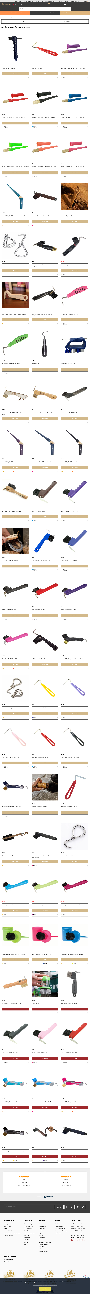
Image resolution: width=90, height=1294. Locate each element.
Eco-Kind (41, 1230)
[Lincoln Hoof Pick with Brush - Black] (15, 1034)
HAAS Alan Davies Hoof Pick (8, 68)
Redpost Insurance (43, 1251)
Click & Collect (7, 1226)
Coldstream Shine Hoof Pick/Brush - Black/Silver (72, 412)
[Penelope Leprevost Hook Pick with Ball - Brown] (45, 1132)
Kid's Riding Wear (28, 1228)
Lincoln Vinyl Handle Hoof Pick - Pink (10, 757)
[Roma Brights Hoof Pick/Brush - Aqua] (15, 886)
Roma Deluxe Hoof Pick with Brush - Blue (41, 560)
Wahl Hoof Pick (35, 363)
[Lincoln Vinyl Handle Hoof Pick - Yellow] (45, 689)
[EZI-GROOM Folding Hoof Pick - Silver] (15, 689)
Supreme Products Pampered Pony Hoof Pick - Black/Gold (42, 315)
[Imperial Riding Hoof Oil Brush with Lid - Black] (74, 443)
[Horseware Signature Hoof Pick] (74, 197)
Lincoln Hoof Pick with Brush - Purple (69, 511)
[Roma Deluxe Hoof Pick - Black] (15, 591)
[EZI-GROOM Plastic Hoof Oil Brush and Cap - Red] (15, 99)
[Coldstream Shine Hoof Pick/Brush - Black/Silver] (74, 394)
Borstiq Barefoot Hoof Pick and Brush (10, 855)
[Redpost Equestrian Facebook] (66, 1207)
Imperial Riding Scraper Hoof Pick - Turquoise (12, 1101)
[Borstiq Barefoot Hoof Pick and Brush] (15, 837)
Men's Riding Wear (28, 1226)
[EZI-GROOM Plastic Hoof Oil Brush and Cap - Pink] (74, 148)
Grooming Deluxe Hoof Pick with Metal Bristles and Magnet (13, 413)
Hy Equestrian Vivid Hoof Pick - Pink (69, 314)
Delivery (6, 1224)
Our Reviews (42, 1228)
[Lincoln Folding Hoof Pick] (74, 837)
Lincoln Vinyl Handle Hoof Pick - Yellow (41, 708)
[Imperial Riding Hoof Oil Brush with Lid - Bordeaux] (15, 443)
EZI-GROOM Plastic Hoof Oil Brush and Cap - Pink (72, 166)
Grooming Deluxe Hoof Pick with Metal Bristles (42, 412)
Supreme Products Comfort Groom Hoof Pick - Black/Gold (42, 266)
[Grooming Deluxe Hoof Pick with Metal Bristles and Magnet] (15, 394)
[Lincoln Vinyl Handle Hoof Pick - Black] (74, 739)
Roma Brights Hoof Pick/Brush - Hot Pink (70, 905)
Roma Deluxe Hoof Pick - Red (38, 609)
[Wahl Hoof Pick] (45, 345)
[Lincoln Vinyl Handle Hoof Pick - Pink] (15, 739)
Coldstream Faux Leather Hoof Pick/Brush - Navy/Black (73, 1151)
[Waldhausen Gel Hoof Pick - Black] (74, 985)
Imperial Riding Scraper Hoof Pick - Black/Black (72, 658)
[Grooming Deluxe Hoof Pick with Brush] (15, 542)
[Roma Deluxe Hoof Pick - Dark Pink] (15, 640)
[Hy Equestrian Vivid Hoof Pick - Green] (15, 345)
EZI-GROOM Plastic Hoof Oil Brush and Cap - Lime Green (15, 166)
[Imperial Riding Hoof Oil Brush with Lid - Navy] (45, 443)
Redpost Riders (42, 1226)
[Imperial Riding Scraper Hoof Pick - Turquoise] (15, 1083)
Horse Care (26, 1235)
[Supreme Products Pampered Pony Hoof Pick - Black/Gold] (45, 295)
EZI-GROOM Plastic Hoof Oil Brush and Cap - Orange (44, 166)
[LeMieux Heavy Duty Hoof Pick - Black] (74, 246)
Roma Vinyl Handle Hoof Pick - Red (69, 806)
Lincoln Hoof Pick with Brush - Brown (40, 511)
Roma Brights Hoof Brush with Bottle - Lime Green (13, 954)
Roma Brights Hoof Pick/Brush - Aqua (10, 905)
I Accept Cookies (45, 1289)
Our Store (57, 1224)
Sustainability (42, 1237)
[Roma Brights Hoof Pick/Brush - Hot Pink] (74, 886)
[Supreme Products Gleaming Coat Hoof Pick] (15, 985)
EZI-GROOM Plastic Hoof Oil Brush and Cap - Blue (72, 117)
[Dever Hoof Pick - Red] (45, 49)
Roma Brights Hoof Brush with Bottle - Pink (41, 954)
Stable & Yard (27, 1240)
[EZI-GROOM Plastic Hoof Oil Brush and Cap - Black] (45, 99)
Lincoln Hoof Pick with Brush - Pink (39, 1052)
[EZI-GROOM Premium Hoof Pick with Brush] (15, 492)
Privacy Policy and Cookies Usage (12, 1233)
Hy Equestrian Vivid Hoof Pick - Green (11, 363)
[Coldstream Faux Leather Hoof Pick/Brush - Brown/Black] (45, 197)
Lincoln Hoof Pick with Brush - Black (10, 1052)
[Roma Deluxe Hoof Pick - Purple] (74, 591)
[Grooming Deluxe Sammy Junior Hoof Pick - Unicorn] (15, 295)
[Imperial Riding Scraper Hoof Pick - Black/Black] (74, 640)
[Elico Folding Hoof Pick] (15, 246)
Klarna (40, 1240)
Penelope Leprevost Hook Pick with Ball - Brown (42, 1151)
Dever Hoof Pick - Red (37, 68)
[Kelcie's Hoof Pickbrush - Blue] (74, 345)
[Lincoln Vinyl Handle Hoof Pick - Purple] (74, 689)
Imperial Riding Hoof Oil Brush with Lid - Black (71, 462)
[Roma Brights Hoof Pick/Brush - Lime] (45, 886)
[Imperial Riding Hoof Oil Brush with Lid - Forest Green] (15, 197)
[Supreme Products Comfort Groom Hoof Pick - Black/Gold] (45, 246)
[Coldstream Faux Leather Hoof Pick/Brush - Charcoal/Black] (45, 837)
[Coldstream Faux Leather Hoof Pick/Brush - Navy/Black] (74, 1132)
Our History (41, 1224)
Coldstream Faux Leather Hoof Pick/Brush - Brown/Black (44, 215)
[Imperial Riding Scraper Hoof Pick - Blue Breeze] (45, 1083)
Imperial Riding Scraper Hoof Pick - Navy (11, 806)
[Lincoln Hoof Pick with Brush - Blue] (74, 542)
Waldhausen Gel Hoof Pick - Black (69, 1003)
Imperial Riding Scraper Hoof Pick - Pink (70, 1101)
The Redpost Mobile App (45, 1242)
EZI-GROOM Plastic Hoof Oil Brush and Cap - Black (43, 117)
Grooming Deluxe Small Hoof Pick (39, 806)
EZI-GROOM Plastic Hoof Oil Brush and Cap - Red (13, 117)
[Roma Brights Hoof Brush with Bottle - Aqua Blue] (74, 935)
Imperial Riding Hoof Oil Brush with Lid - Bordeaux (13, 462)
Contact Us (6, 1261)
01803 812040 (8, 1259)
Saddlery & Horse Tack (29, 1233)
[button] (16, 4)
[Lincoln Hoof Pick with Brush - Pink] (45, 1034)
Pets (25, 1244)
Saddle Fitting (58, 1233)
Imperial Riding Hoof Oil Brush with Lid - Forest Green (14, 215)
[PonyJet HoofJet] (45, 985)
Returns (5, 1228)
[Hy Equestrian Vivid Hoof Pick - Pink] (74, 295)
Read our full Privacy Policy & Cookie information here (45, 1285)
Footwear (26, 1242)
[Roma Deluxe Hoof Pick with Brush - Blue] (45, 542)
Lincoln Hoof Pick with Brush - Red (69, 1052)
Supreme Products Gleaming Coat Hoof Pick (12, 1003)
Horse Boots (27, 1237)
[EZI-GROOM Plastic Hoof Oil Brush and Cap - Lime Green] (15, 148)
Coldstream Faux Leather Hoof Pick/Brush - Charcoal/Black (41, 856)
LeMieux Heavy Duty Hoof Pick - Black (69, 265)
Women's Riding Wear (29, 1224)
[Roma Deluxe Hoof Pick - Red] (45, 591)
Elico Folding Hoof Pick (7, 265)
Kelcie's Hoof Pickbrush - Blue (68, 363)
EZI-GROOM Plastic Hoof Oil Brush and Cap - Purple (73, 68)
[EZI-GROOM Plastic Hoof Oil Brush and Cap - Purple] (74, 49)
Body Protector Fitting (60, 1228)
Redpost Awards (42, 1249)
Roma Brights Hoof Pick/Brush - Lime (40, 905)
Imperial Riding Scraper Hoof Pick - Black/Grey (13, 1151)
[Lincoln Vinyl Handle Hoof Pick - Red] (45, 739)
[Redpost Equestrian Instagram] (72, 1207)
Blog (40, 1233)
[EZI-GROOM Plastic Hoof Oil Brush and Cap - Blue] (74, 99)
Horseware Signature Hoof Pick (68, 215)
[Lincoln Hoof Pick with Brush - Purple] (74, 492)
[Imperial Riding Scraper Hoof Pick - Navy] (15, 788)
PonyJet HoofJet (35, 1003)
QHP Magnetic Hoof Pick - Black (39, 658)
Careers (41, 1235)
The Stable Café (59, 1226)
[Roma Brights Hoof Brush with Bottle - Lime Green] (15, 935)
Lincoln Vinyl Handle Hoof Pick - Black (70, 757)
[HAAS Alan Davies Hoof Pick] (15, 49)
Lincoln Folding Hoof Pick (67, 855)
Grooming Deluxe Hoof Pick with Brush (11, 560)
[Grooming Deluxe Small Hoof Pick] (45, 788)
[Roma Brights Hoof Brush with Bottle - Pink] (45, 935)
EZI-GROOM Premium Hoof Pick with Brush (12, 511)
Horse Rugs (26, 1230)
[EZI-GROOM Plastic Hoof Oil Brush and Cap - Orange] (45, 148)
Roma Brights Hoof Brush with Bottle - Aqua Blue (72, 954)
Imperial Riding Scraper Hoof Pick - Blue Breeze (42, 1101)
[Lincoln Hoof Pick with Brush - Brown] (45, 492)
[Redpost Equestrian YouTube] (77, 1207)
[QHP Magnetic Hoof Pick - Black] (45, 640)
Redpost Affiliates (43, 1246)
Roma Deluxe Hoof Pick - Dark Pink (10, 658)
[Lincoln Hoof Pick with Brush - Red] (74, 1034)
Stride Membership (8, 1235)
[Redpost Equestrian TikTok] (83, 1207)
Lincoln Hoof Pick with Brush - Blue (69, 560)
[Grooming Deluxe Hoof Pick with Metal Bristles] (45, 394)
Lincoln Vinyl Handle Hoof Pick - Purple (70, 708)
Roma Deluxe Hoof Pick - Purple (68, 609)
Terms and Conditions (9, 1230)
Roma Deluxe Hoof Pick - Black (9, 609)
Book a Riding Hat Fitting (61, 1230)
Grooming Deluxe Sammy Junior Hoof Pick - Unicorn (14, 314)
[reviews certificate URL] (45, 1196)
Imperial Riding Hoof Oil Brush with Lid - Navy (42, 462)
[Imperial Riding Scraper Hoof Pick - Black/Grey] (15, 1132)
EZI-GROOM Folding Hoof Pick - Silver (11, 708)
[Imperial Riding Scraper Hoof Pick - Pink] (74, 1083)
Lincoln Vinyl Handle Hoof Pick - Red (40, 757)
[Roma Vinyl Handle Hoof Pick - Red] (74, 788)
